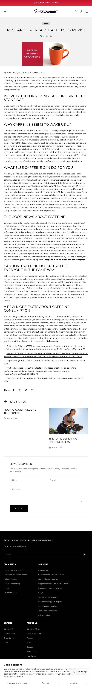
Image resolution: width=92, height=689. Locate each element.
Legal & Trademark (34, 633)
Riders (46, 24)
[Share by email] (32, 390)
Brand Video (32, 651)
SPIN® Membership (12, 584)
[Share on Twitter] (19, 390)
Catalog (30, 647)
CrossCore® (9, 638)
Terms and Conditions (47, 611)
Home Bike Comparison (48, 579)
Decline (73, 683)
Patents (30, 638)
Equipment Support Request (50, 602)
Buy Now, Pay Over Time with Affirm (46, 3)
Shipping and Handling (48, 606)
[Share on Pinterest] (25, 390)
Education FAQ (10, 593)
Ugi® (6, 642)
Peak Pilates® (9, 633)
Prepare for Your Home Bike (50, 588)
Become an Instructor (13, 570)
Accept (45, 683)
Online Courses (10, 579)
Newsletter (31, 656)
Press (29, 642)
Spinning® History (34, 629)
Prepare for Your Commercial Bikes (53, 584)
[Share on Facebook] (13, 390)
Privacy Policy (16, 676)
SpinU (6, 588)
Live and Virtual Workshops (15, 575)
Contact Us (43, 570)
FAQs (40, 593)
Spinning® (8, 629)
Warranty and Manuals (47, 597)
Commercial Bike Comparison (51, 575)
